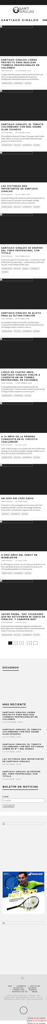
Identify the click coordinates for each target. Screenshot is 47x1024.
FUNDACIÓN (19, 990)
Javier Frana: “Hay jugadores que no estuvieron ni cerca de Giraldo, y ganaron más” (23, 617)
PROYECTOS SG (20, 992)
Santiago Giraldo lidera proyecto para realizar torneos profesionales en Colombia (20, 64)
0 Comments (18, 83)
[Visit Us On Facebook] (36, 1021)
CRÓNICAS (18, 988)
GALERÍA (32, 988)
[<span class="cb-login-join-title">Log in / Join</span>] (45, 2)
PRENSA (25, 268)
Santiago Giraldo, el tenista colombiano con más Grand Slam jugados (22, 127)
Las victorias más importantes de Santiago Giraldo (19, 189)
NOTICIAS (17, 145)
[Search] (42, 2)
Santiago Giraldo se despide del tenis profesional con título (22, 250)
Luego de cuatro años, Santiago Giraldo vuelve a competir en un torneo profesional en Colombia (20, 376)
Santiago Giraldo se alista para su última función (21, 314)
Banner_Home (7, 83)
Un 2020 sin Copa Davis (17, 498)
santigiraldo (7, 70)
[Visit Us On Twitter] (36, 1018)
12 (29, 643)
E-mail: (6, 796)
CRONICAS (5, 514)
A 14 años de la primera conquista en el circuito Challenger (19, 439)
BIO (10, 986)
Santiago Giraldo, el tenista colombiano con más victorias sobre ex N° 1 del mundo (23, 746)
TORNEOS (21, 986)
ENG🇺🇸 (35, 992)
